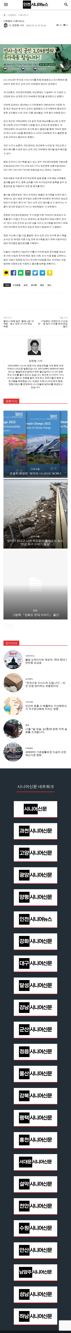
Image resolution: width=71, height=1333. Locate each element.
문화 (35, 610)
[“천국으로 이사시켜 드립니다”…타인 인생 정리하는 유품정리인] (13, 682)
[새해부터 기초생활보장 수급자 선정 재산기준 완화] (13, 752)
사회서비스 (23, 14)
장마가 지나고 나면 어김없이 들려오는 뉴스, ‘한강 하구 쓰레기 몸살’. (35, 542)
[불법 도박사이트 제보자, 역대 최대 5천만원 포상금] (13, 659)
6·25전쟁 (16, 285)
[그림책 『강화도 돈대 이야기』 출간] (35, 584)
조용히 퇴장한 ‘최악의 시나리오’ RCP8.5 (35, 473)
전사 (49, 285)
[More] (48, 36)
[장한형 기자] (6, 25)
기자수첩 (35, 469)
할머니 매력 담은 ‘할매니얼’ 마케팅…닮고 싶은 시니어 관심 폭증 (18, 324)
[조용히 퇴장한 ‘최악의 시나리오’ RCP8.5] (35, 443)
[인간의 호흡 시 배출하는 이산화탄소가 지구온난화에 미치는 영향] (13, 705)
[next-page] (11, 626)
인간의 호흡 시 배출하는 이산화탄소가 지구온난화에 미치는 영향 (46, 707)
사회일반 (29, 748)
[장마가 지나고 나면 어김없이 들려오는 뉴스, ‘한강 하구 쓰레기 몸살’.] (35, 514)
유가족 (34, 285)
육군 (42, 285)
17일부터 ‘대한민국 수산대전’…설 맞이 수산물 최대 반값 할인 (53, 324)
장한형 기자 (18, 25)
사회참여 (12, 14)
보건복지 (29, 679)
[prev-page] (5, 626)
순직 (26, 285)
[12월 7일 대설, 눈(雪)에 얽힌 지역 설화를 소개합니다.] (13, 728)
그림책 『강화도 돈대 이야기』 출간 (35, 615)
